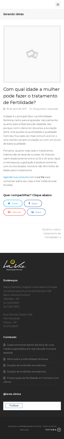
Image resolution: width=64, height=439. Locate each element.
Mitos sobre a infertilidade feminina (27, 359)
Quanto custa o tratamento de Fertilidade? (51, 233)
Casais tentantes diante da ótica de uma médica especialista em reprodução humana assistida (29, 348)
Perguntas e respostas (45, 109)
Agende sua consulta (16, 177)
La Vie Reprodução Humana (29, 426)
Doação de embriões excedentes (26, 365)
